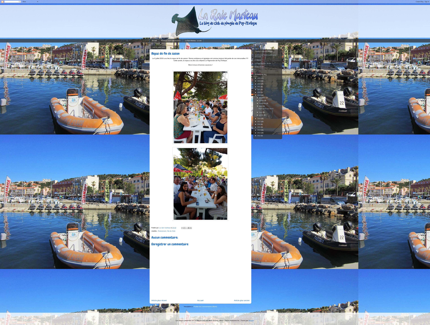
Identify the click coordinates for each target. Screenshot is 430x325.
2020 (259, 92)
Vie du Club (171, 231)
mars (261, 112)
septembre (262, 103)
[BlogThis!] (184, 228)
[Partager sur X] (186, 228)
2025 (259, 78)
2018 (259, 118)
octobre (261, 100)
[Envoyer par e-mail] (182, 228)
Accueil (154, 40)
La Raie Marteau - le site (263, 63)
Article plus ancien (241, 300)
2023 (259, 84)
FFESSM (258, 60)
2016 (259, 124)
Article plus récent (159, 300)
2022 (259, 87)
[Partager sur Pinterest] (191, 228)
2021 (259, 89)
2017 (259, 121)
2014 (259, 130)
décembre (262, 98)
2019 (259, 95)
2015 (259, 127)
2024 (259, 81)
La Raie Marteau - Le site (193, 40)
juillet (261, 106)
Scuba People (259, 67)
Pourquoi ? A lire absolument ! (171, 40)
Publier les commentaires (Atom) (205, 306)
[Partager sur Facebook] (189, 228)
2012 (259, 135)
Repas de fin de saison (266, 108)
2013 (259, 133)
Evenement (162, 231)
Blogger (251, 320)
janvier (261, 115)
